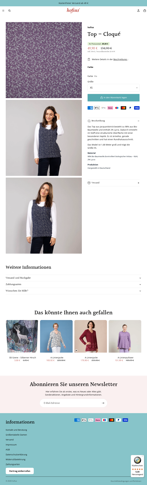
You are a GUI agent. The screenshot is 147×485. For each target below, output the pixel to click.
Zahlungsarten (13, 284)
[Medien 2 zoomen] (44, 138)
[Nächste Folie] (69, 336)
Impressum (11, 444)
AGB (8, 449)
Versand (95, 183)
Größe (90, 81)
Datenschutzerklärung (16, 454)
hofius (14, 481)
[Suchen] (9, 10)
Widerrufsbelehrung (15, 459)
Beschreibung (120, 59)
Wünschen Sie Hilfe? (17, 291)
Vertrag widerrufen (19, 470)
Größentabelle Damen (16, 434)
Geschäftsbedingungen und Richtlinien (126, 481)
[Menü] (3, 10)
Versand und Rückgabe (18, 278)
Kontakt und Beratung (16, 429)
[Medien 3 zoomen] (44, 216)
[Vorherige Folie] (43, 336)
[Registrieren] (103, 403)
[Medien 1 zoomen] (44, 60)
